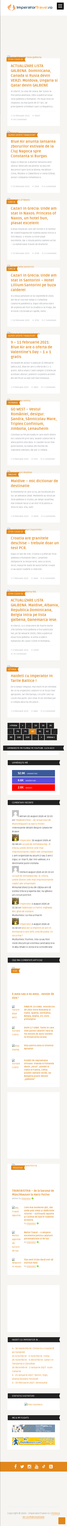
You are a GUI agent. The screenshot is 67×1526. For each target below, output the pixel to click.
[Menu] (60, 6)
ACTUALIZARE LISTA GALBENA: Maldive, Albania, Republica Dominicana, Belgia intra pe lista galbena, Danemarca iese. (35, 610)
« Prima (13, 725)
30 (50, 725)
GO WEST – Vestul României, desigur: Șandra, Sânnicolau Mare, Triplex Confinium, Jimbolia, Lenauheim (34, 419)
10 (36, 725)
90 (11, 737)
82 (47, 731)
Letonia (12, 669)
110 (27, 737)
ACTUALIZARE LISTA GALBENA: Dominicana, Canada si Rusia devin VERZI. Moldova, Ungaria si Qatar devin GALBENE (34, 76)
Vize (15, 971)
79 (25, 731)
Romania (13, 402)
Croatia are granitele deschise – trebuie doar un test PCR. (35, 543)
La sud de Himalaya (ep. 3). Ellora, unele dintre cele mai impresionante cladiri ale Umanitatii (32, 848)
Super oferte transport (21, 135)
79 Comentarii (19, 654)
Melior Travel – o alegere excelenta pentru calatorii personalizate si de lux (38, 1235)
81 (40, 731)
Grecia (11, 202)
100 (19, 737)
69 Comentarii (20, 119)
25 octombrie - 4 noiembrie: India (30, 1356)
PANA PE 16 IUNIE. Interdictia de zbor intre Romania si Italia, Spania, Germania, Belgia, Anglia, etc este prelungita (39, 1013)
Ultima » (51, 737)
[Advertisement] (33, 1126)
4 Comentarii (50, 186)
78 (17, 731)
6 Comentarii (49, 578)
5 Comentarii (49, 459)
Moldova (18, 1167)
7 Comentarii (50, 320)
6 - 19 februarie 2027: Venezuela (29, 1382)
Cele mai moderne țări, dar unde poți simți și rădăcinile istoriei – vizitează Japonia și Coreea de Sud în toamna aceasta (39, 1213)
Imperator (25, 840)
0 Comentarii (50, 253)
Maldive (12, 474)
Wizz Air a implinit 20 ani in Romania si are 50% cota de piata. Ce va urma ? (32, 931)
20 (43, 725)
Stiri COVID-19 (15, 59)
